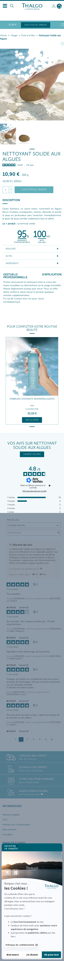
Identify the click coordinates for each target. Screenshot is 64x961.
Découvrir (32, 419)
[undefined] (49, 485)
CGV (4, 819)
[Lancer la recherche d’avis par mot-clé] (58, 532)
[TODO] (41, 568)
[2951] (24, 134)
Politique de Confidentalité (16, 824)
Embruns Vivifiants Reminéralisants (32, 398)
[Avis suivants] (51, 739)
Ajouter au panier (35, 24)
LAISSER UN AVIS (32, 454)
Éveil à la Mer (28, 35)
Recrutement (9, 829)
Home (3, 35)
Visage (14, 35)
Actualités (7, 834)
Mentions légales (11, 814)
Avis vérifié (13, 589)
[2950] (8, 134)
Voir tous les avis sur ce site (34, 491)
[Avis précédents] (15, 739)
